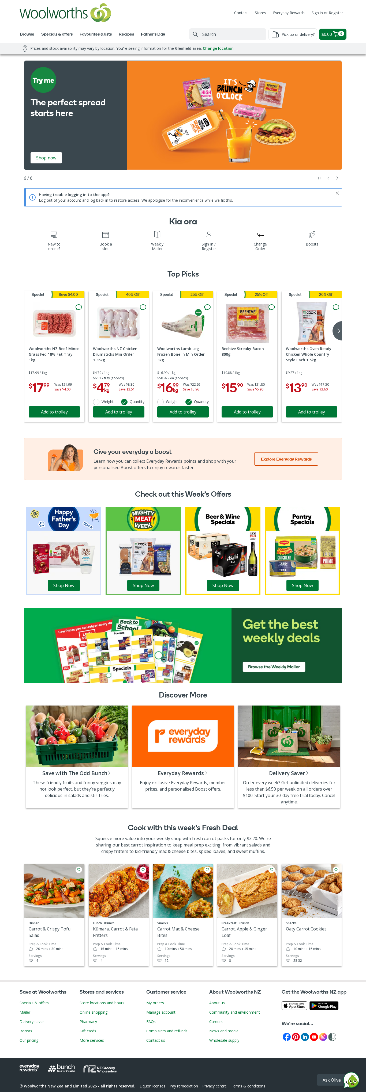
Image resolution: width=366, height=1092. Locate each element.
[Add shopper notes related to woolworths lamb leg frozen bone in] (207, 307)
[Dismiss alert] (337, 193)
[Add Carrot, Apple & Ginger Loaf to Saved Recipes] (271, 869)
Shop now (46, 158)
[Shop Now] (63, 551)
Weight (108, 401)
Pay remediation (184, 1086)
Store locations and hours (102, 1002)
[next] (337, 330)
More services (92, 1040)
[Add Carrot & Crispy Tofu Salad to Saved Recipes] (78, 869)
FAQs (151, 1021)
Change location (218, 48)
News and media (223, 1030)
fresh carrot (204, 838)
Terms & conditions (248, 1086)
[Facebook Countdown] (287, 1036)
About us (217, 1002)
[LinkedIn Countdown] (305, 1036)
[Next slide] (337, 178)
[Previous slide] (328, 178)
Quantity (137, 401)
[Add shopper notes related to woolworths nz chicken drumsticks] (143, 307)
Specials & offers (34, 1002)
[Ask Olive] (351, 1081)
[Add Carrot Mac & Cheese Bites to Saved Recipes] (207, 869)
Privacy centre (214, 1086)
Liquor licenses (152, 1086)
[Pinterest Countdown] (296, 1036)
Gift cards (88, 1030)
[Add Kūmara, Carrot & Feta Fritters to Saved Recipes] (143, 869)
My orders (155, 1002)
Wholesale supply (224, 1040)
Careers (216, 1021)
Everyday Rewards (289, 12)
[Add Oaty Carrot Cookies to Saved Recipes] (336, 869)
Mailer (25, 1012)
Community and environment (234, 1012)
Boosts (26, 1030)
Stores (260, 12)
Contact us (155, 1040)
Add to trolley (54, 412)
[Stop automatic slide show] (319, 178)
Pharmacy (88, 1021)
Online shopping (93, 1012)
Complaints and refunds (167, 1030)
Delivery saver (32, 1021)
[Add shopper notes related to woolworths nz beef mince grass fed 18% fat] (78, 307)
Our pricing (29, 1040)
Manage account (160, 1012)
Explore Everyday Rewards (286, 459)
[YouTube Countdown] (314, 1036)
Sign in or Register (327, 12)
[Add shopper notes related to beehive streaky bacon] (271, 307)
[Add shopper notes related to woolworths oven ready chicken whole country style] (336, 307)
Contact (241, 12)
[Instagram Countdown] (323, 1036)
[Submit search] (195, 34)
